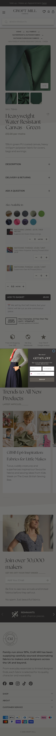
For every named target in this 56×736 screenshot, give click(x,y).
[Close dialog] (54, 351)
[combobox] (33, 374)
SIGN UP (42, 379)
